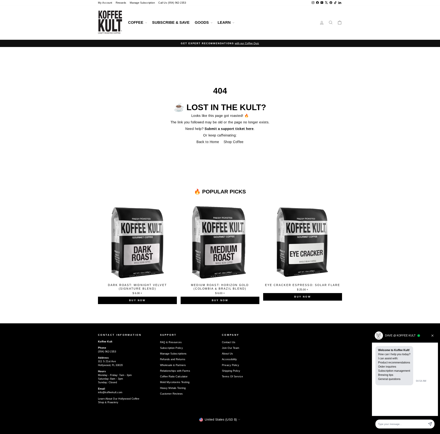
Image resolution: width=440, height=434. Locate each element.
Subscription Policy (171, 347)
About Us (227, 353)
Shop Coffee (234, 142)
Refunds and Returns (172, 359)
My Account (105, 2)
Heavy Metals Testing (173, 388)
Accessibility (229, 359)
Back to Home (207, 142)
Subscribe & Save (171, 22)
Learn (225, 22)
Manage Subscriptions (173, 353)
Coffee (136, 22)
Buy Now (137, 300)
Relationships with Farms (175, 370)
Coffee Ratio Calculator (174, 376)
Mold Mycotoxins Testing (175, 382)
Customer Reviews (171, 393)
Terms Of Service (232, 376)
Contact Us (228, 342)
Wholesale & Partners (173, 365)
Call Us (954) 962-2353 (172, 2)
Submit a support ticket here (229, 129)
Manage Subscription (142, 2)
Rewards (121, 2)
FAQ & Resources (171, 342)
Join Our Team (230, 347)
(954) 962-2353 (107, 351)
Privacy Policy (230, 365)
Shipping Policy (231, 370)
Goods (202, 22)
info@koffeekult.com (110, 392)
